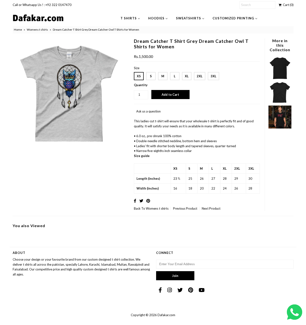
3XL (213, 76)
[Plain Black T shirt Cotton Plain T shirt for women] (279, 103)
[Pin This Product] (148, 200)
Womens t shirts (37, 29)
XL (187, 76)
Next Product (211, 208)
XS (139, 76)
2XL (199, 76)
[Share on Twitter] (141, 200)
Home (18, 29)
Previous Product (185, 208)
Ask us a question (148, 111)
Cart (287, 5)
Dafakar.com (166, 315)
